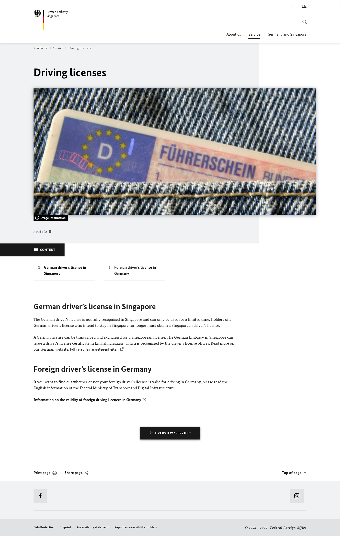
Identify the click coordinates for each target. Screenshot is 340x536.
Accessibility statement (93, 527)
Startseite (40, 48)
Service (254, 35)
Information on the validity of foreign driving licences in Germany (87, 399)
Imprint (65, 527)
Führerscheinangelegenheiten (94, 349)
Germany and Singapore (287, 34)
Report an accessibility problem (135, 527)
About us (233, 34)
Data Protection (44, 527)
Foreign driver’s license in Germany (135, 270)
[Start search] (303, 19)
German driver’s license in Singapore (65, 270)
